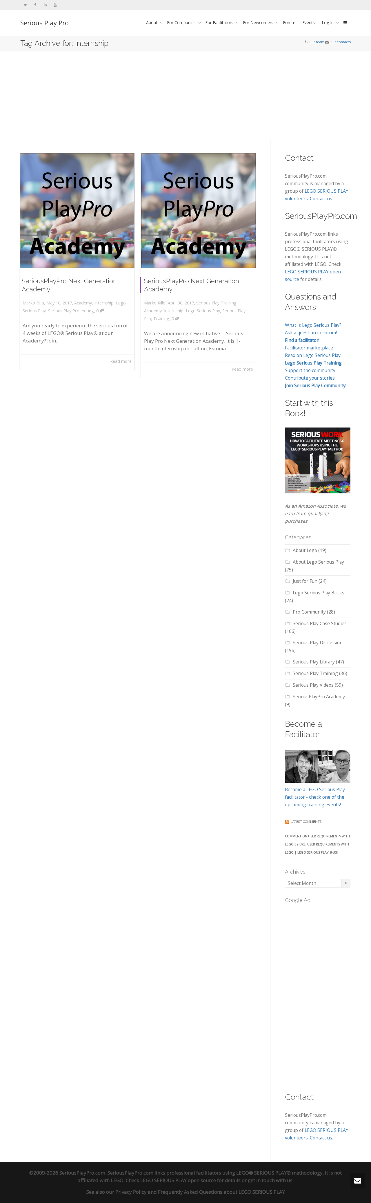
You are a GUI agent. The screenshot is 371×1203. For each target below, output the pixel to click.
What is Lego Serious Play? (313, 325)
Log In (328, 22)
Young (88, 310)
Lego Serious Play (203, 310)
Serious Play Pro (44, 22)
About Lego (305, 550)
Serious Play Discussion (318, 642)
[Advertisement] (185, 95)
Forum (289, 22)
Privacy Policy (131, 1191)
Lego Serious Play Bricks (318, 592)
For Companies (182, 22)
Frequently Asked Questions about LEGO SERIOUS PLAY (221, 1191)
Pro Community (309, 612)
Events (308, 22)
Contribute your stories (310, 378)
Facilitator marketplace (309, 348)
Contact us (321, 198)
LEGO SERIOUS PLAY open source (178, 1180)
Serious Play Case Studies (320, 623)
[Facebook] (35, 5)
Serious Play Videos (313, 685)
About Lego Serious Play (318, 562)
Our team (316, 41)
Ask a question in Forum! (311, 332)
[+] (77, 210)
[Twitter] (25, 5)
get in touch (261, 1180)
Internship (104, 303)
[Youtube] (55, 5)
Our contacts (340, 41)
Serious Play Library (314, 662)
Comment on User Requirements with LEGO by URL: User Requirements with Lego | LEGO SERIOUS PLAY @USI (317, 844)
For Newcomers (258, 22)
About (152, 22)
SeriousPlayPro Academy (319, 696)
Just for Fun (305, 581)
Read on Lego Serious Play (313, 355)
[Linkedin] (45, 5)
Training (161, 318)
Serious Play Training (216, 303)
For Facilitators (219, 22)
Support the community (310, 370)
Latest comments (305, 822)
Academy (83, 303)
